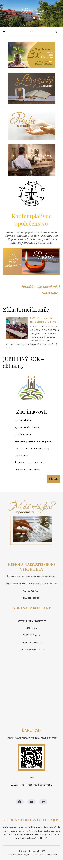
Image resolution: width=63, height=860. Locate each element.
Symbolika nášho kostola (27, 427)
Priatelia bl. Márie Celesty (27, 469)
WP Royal (24, 854)
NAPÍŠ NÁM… (51, 293)
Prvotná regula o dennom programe (33, 441)
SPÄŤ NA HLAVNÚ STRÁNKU (46, 854)
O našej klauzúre (23, 434)
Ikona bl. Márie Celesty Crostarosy (32, 448)
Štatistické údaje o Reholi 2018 (30, 462)
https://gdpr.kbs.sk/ (38, 838)
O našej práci (21, 455)
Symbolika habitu (23, 420)
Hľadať (53, 479)
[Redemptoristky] (31, 13)
